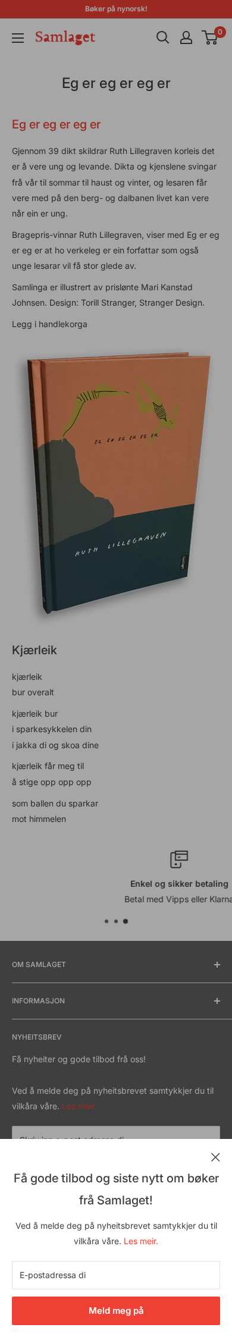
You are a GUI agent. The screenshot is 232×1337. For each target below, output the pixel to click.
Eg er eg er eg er (56, 124)
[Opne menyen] (18, 38)
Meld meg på (116, 1310)
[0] (210, 37)
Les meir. (141, 1241)
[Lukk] (215, 1156)
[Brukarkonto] (186, 37)
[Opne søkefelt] (163, 37)
